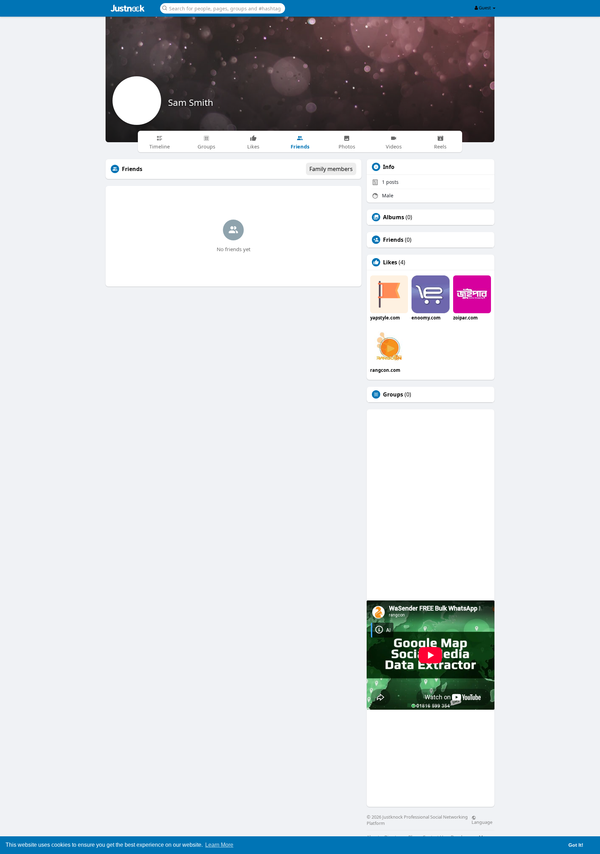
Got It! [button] (575, 845)
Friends (393, 239)
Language (482, 822)
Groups (393, 394)
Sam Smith (190, 102)
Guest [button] (485, 8)
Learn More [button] (219, 845)
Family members (331, 169)
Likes (390, 262)
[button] (223, 8)
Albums (393, 217)
